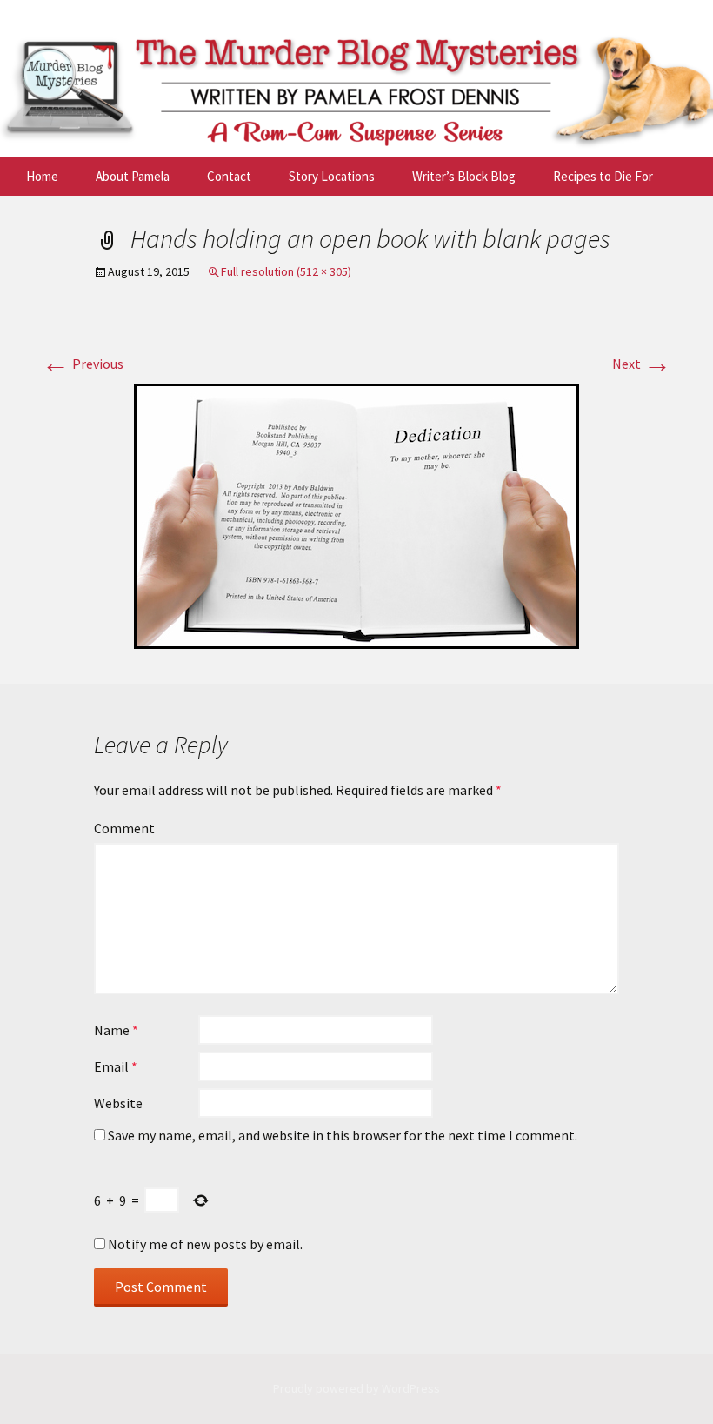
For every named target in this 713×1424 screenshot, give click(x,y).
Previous (82, 363)
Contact (229, 176)
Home (42, 176)
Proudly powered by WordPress (356, 1388)
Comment (124, 828)
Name (116, 1030)
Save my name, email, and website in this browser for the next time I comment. (342, 1135)
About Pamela (133, 176)
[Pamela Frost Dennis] (356, 78)
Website (118, 1103)
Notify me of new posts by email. (205, 1244)
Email (115, 1066)
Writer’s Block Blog (464, 176)
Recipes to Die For (603, 176)
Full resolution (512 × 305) (286, 271)
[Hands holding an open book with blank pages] (356, 514)
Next (641, 363)
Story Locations (332, 176)
